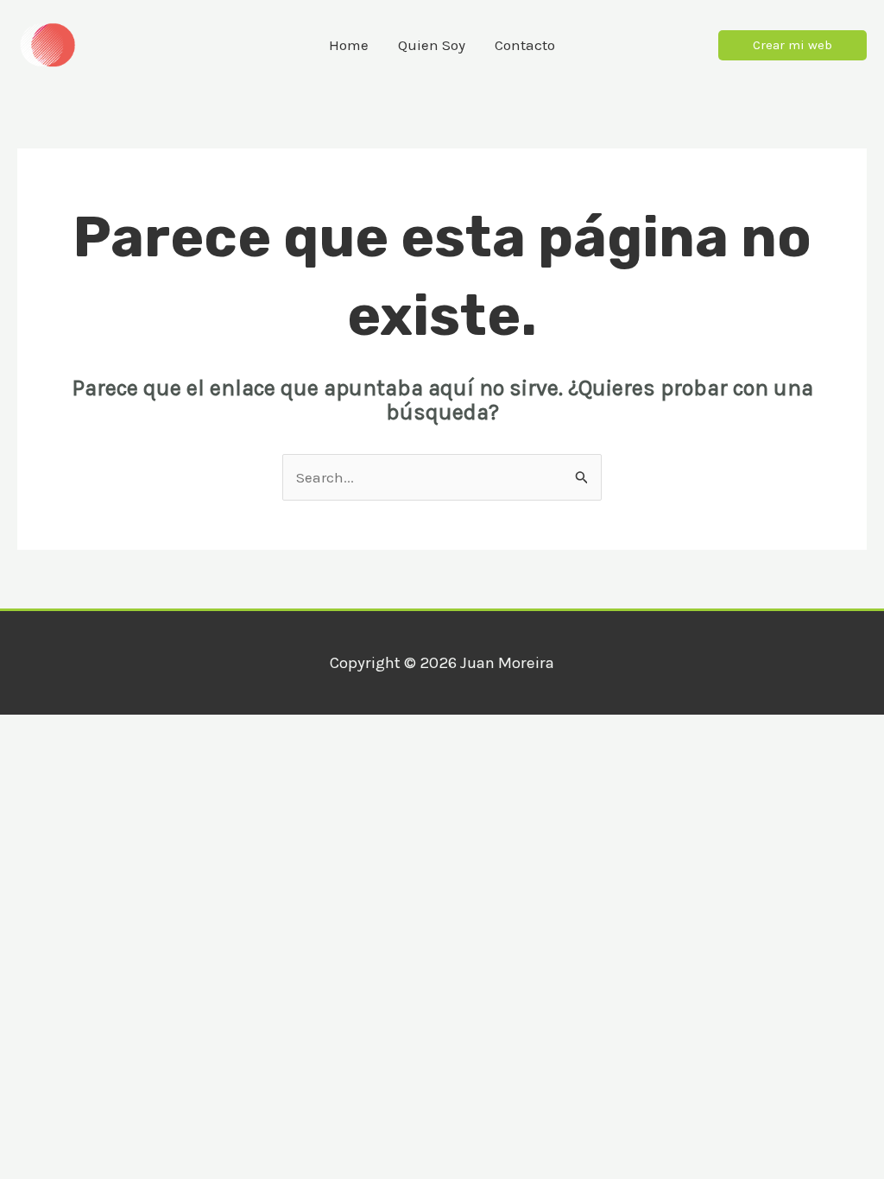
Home (349, 45)
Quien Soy (431, 45)
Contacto (525, 45)
